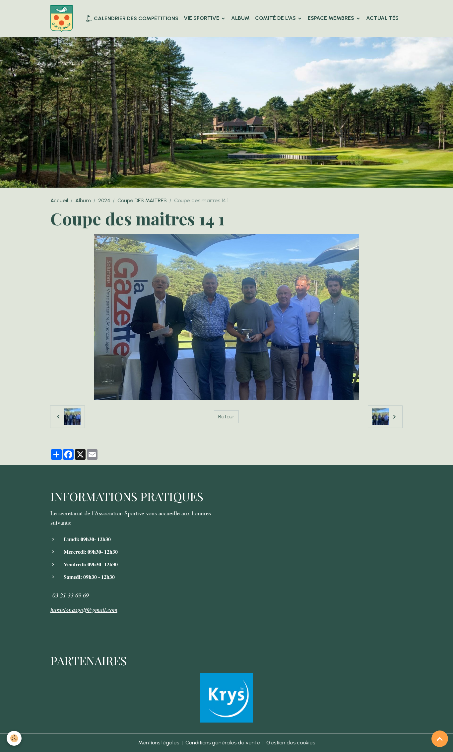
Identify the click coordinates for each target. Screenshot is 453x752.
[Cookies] (14, 738)
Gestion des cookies (290, 742)
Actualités (382, 18)
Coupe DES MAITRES (142, 200)
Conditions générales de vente (222, 742)
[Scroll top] (439, 738)
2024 (104, 200)
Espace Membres (332, 18)
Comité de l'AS (276, 18)
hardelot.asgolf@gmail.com (83, 610)
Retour (226, 416)
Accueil (59, 200)
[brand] (62, 18)
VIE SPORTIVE (202, 18)
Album (240, 18)
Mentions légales (158, 742)
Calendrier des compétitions (135, 18)
